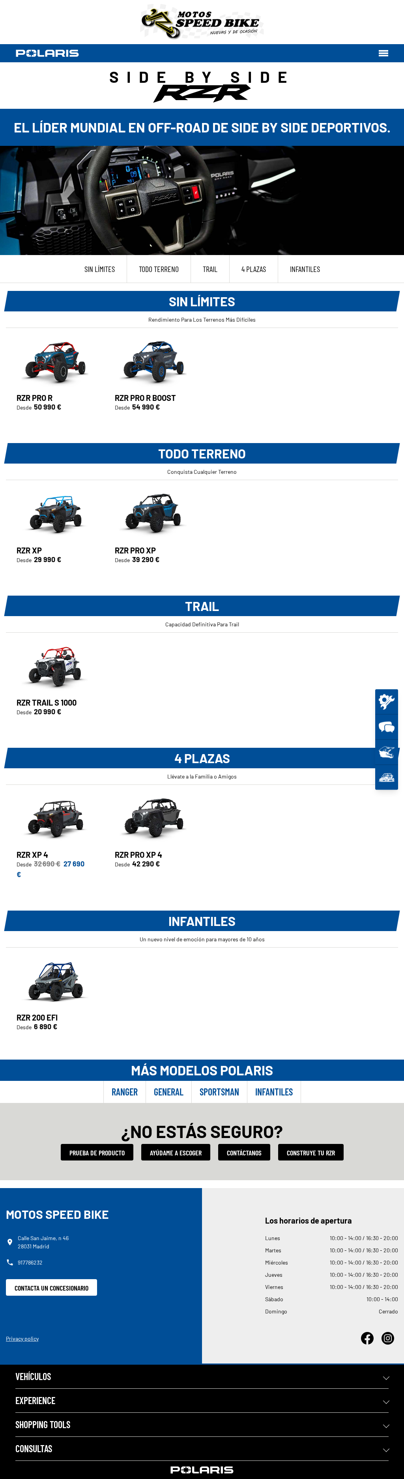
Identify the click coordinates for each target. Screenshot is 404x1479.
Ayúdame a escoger (176, 1152)
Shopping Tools (42, 1424)
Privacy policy (22, 1338)
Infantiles (274, 1091)
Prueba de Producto (97, 1152)
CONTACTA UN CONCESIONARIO (51, 1287)
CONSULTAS (33, 1448)
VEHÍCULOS (33, 1376)
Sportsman (219, 1091)
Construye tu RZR (311, 1152)
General (168, 1091)
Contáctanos (244, 1152)
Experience (35, 1400)
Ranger (125, 1091)
